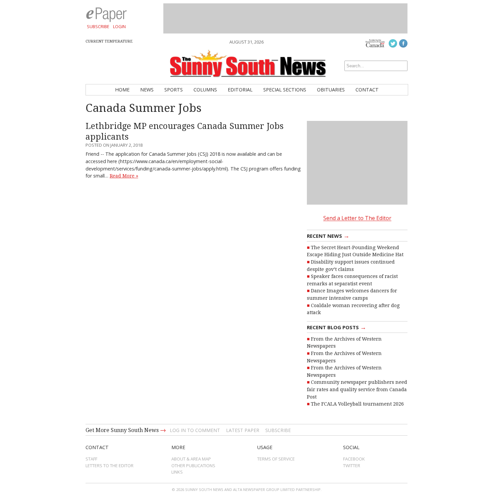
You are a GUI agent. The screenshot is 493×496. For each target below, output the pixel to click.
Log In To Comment (195, 430)
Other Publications (193, 466)
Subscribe (98, 26)
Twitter (351, 466)
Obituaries (331, 89)
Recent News (328, 235)
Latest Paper (242, 430)
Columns (205, 89)
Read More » (124, 176)
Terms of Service (276, 459)
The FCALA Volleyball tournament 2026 (357, 404)
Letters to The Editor (109, 466)
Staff (91, 459)
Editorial (240, 89)
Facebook (354, 459)
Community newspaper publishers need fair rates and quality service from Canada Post (357, 389)
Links (177, 472)
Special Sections (284, 89)
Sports (173, 89)
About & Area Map (191, 459)
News (147, 89)
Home (122, 89)
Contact (367, 89)
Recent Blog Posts (336, 327)
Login (119, 26)
